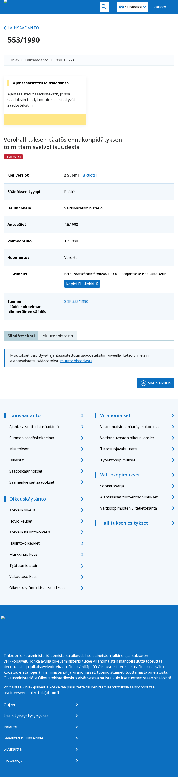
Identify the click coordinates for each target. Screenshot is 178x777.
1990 (58, 60)
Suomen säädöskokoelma (31, 437)
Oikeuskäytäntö (27, 499)
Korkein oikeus (22, 510)
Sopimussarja (112, 485)
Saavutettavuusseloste (23, 738)
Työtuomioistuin (23, 565)
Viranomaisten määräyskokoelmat (130, 426)
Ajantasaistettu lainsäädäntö (34, 426)
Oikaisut (16, 460)
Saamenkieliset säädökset (31, 482)
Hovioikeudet (20, 521)
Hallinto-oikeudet (24, 543)
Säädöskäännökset (25, 471)
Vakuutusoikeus (23, 576)
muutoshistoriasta (76, 360)
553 (71, 60)
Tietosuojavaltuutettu (119, 448)
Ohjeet (9, 704)
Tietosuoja (13, 760)
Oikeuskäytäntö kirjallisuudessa (37, 587)
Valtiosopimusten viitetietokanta (128, 508)
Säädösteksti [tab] (21, 336)
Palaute (10, 726)
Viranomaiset (115, 415)
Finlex (14, 60)
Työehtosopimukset (117, 460)
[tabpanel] (89, 358)
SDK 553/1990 (76, 301)
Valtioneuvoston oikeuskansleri (127, 437)
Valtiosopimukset (120, 475)
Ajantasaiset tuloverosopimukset (129, 497)
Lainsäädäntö (23, 27)
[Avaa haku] (104, 7)
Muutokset (19, 448)
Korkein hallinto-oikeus (29, 532)
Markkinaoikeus (23, 554)
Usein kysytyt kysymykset (26, 715)
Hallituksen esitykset (124, 523)
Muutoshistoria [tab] (57, 336)
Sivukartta (13, 749)
